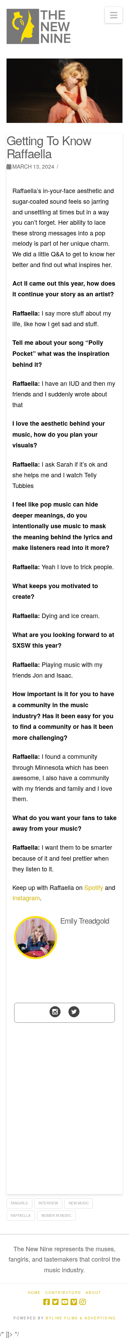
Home (34, 1292)
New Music (79, 1203)
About (93, 1292)
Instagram (26, 897)
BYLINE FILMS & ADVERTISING (81, 1318)
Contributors (63, 1292)
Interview (48, 1203)
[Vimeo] (74, 1302)
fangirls (19, 1203)
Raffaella (21, 1215)
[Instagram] (55, 1011)
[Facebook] (46, 1302)
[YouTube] (65, 1302)
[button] (113, 15)
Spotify (93, 887)
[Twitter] (74, 1011)
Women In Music (56, 1215)
